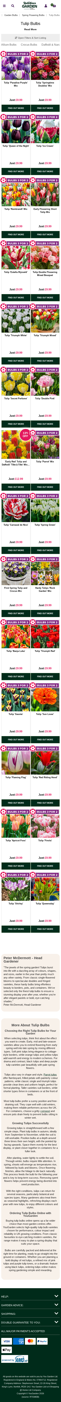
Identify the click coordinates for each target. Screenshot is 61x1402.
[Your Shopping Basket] (54, 6)
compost (45, 1111)
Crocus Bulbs (29, 44)
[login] (46, 6)
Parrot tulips (50, 1074)
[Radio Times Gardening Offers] (29, 9)
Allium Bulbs (8, 44)
